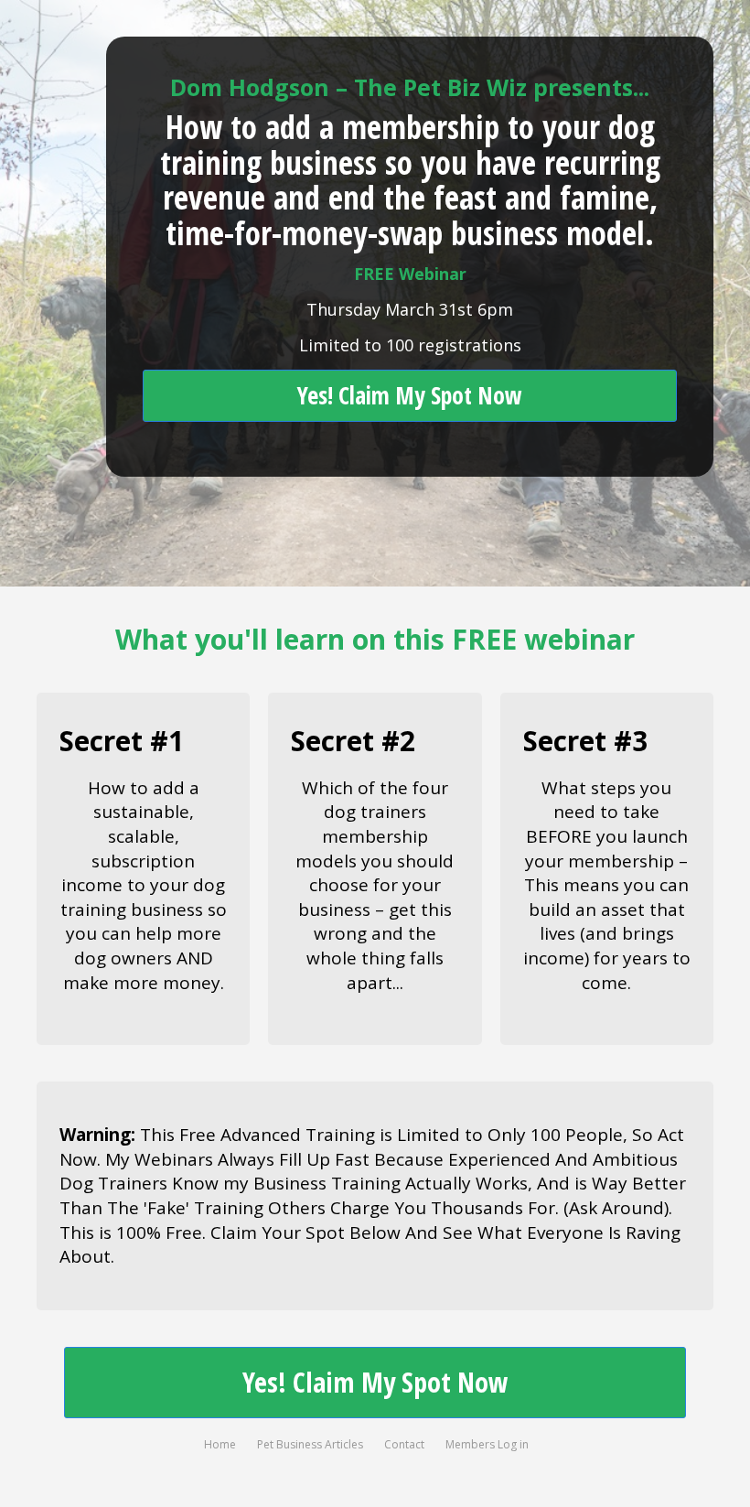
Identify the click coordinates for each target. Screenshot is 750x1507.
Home (220, 1444)
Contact (404, 1444)
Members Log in (487, 1444)
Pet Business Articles (310, 1444)
